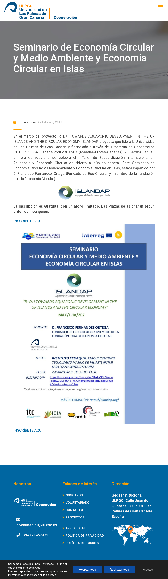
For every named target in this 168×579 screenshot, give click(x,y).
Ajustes (148, 569)
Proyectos (75, 517)
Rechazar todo (119, 569)
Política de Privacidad (85, 535)
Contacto (74, 510)
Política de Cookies (82, 543)
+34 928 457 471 (36, 535)
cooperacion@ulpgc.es (36, 525)
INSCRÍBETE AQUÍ (27, 221)
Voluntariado (78, 503)
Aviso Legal (76, 528)
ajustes (52, 575)
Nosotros (74, 495)
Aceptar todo (87, 569)
